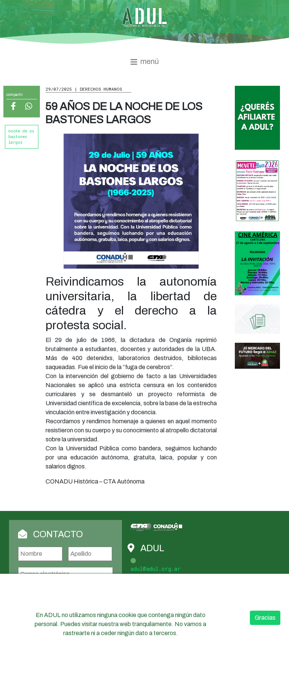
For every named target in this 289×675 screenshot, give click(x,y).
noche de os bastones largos (21, 137)
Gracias (265, 617)
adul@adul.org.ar (156, 568)
